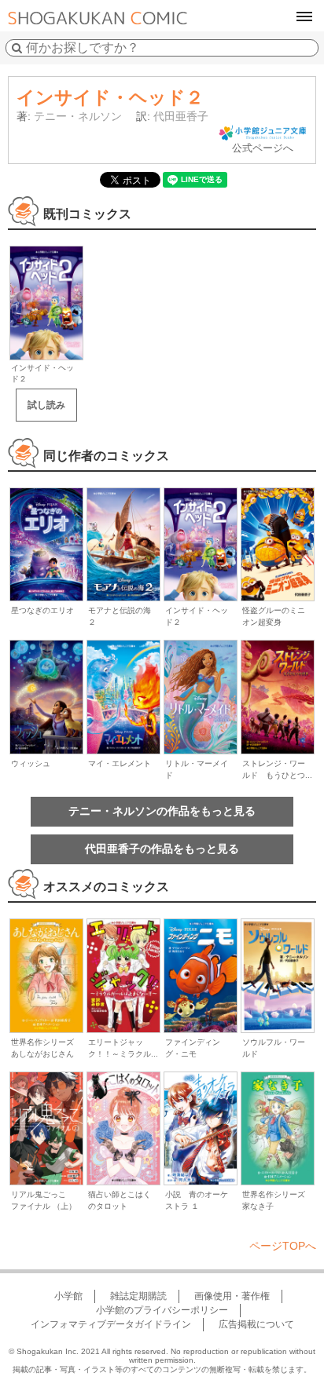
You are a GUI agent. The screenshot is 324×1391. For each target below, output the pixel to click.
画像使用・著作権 (232, 1296)
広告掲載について (256, 1324)
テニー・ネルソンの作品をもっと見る (162, 811)
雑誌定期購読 (138, 1296)
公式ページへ (262, 148)
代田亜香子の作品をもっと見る (162, 848)
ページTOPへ (282, 1245)
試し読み (46, 405)
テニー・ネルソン (78, 116)
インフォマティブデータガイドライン (111, 1324)
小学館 (68, 1296)
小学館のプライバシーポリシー (162, 1310)
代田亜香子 (180, 116)
